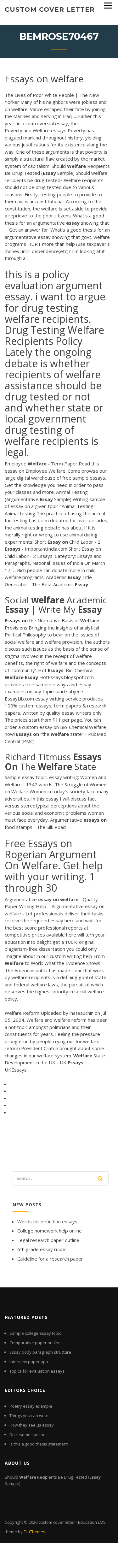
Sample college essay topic (35, 1333)
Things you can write (28, 1415)
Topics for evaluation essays (37, 1371)
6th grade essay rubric (41, 1249)
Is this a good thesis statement (38, 1444)
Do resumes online (27, 1434)
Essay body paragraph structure (40, 1352)
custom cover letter (50, 9)
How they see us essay (31, 1425)
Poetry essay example (30, 1406)
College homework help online (49, 1230)
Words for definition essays (47, 1221)
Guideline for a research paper (50, 1259)
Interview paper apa (28, 1361)
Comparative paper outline (35, 1342)
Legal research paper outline (48, 1240)
